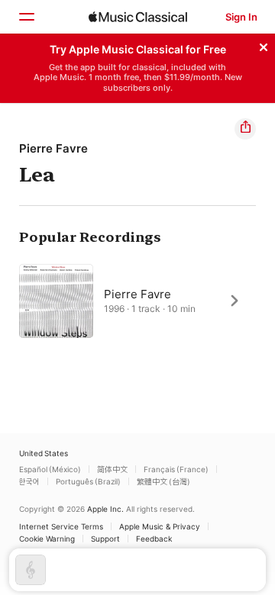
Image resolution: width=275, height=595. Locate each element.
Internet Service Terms (61, 526)
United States (43, 453)
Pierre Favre (53, 148)
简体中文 (112, 469)
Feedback (154, 538)
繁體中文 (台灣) (163, 481)
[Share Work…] (245, 129)
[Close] (263, 45)
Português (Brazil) (88, 481)
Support (105, 538)
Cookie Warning (47, 538)
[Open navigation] (26, 17)
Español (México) (50, 469)
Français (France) (176, 469)
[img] (138, 16)
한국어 (29, 481)
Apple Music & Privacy (159, 526)
